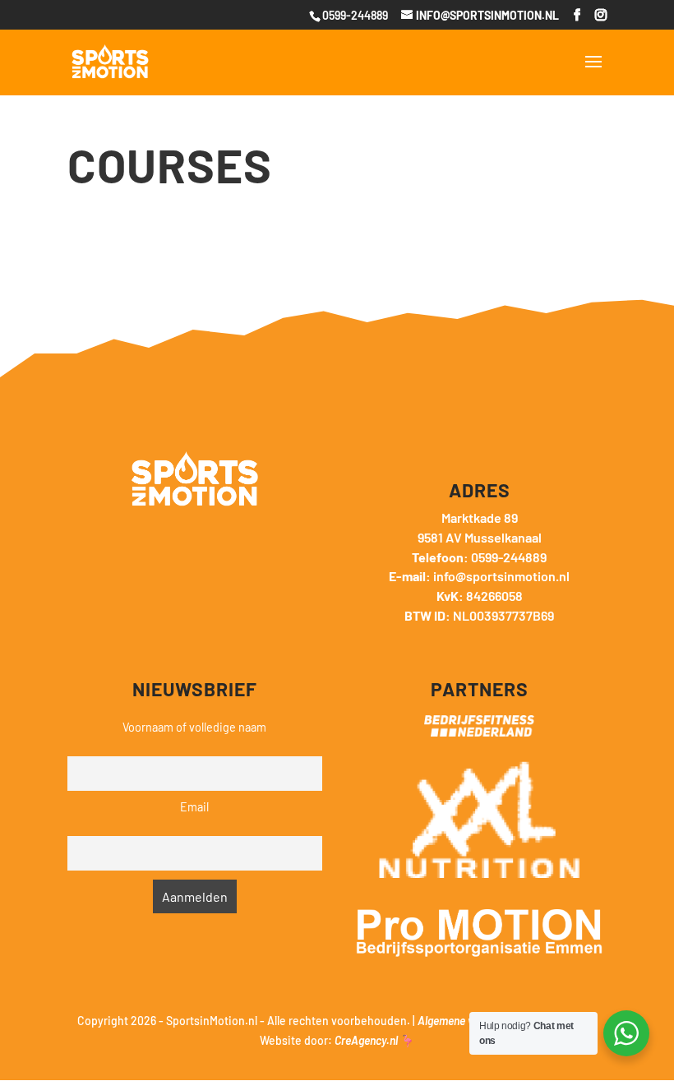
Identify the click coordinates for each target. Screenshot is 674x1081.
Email (194, 807)
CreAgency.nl (366, 1040)
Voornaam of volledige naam (194, 727)
